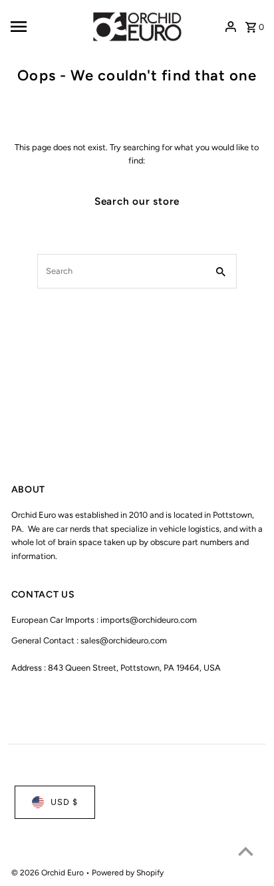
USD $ (64, 802)
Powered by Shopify (128, 872)
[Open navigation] (45, 26)
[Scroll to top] (246, 851)
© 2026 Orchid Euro (48, 872)
